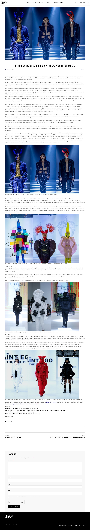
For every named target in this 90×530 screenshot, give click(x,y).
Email (9, 484)
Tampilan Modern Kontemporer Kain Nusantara (53, 410)
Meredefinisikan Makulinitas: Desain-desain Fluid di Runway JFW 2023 (22, 413)
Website (9, 490)
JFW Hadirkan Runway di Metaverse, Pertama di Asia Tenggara (20, 412)
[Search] (76, 2)
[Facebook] (6, 525)
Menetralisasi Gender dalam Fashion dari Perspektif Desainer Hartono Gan (23, 410)
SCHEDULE (82, 2)
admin (83, 69)
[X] (10, 525)
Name (9, 477)
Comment (10, 460)
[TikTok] (17, 525)
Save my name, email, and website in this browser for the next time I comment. (24, 497)
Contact (83, 525)
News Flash (9, 421)
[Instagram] (13, 525)
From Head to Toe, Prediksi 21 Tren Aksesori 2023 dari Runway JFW (21, 408)
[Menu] (88, 2)
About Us (77, 525)
